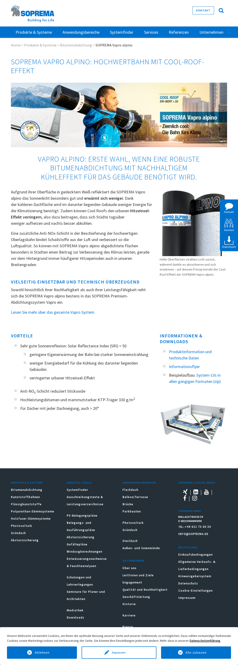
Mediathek (75, 610)
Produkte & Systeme (40, 45)
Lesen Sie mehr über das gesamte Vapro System (52, 312)
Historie (129, 604)
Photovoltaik (21, 526)
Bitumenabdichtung (76, 45)
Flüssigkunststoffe (26, 504)
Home (16, 45)
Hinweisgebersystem (194, 576)
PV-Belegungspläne (82, 516)
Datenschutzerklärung (205, 641)
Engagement (132, 582)
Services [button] (151, 32)
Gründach (18, 533)
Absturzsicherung (25, 540)
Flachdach (130, 490)
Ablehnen (42, 652)
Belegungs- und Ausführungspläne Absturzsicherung (81, 530)
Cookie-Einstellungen (195, 591)
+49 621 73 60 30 (198, 527)
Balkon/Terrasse (135, 497)
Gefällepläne (77, 544)
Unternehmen (133, 560)
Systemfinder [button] (121, 32)
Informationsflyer (184, 366)
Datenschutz (188, 583)
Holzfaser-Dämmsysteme (31, 519)
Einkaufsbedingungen (195, 555)
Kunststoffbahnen (25, 497)
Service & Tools (79, 482)
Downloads (75, 617)
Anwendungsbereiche (139, 482)
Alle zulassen (196, 652)
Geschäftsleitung (136, 597)
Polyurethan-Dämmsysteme (32, 511)
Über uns (129, 568)
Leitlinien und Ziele (138, 575)
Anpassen (119, 652)
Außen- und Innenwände (141, 548)
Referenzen (179, 32)
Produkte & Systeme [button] (34, 32)
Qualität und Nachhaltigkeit (145, 590)
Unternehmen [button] (211, 32)
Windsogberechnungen (84, 552)
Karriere (129, 615)
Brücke (127, 504)
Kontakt (203, 10)
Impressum (186, 598)
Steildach (130, 541)
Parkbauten (131, 511)
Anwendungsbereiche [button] (81, 32)
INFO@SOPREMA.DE (193, 534)
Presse (127, 627)
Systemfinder (77, 490)
